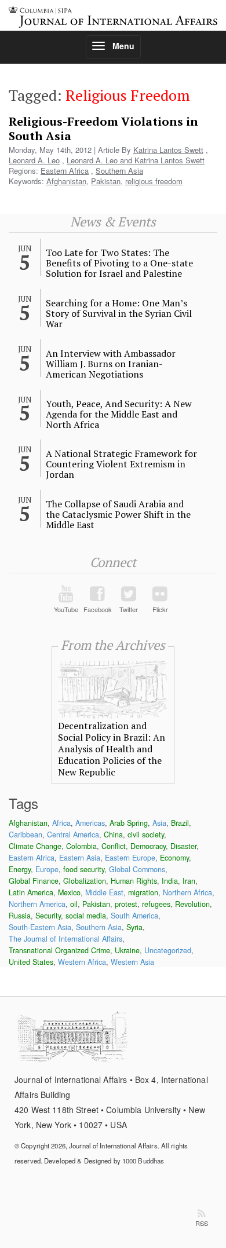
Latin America (31, 892)
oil (74, 904)
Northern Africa (187, 892)
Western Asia (132, 962)
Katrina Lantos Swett (168, 149)
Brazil (180, 823)
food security (83, 869)
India (170, 881)
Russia (20, 915)
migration (143, 892)
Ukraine (127, 950)
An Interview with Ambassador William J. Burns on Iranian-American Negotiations (111, 363)
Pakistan (106, 180)
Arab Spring (129, 823)
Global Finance (34, 881)
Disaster (183, 846)
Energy (20, 869)
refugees (156, 904)
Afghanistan (66, 180)
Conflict (113, 846)
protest (126, 904)
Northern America (37, 904)
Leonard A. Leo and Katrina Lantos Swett (136, 160)
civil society (145, 834)
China (113, 834)
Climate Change (35, 846)
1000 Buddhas (143, 1160)
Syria (134, 927)
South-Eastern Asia (40, 927)
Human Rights (134, 881)
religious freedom (154, 180)
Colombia (81, 846)
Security (48, 915)
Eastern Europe (130, 857)
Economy (174, 857)
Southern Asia (119, 170)
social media (85, 915)
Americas (90, 823)
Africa (61, 823)
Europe (47, 869)
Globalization (84, 881)
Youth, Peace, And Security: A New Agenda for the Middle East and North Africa (119, 414)
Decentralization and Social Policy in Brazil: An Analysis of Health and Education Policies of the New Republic (111, 748)
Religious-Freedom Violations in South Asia (103, 129)
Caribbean (25, 834)
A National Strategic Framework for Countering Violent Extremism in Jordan (121, 464)
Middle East (104, 892)
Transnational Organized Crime (59, 950)
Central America (73, 834)
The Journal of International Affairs (65, 939)
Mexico (69, 892)
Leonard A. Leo (34, 160)
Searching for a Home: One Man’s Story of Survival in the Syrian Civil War (119, 313)
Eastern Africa (65, 170)
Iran (189, 881)
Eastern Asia (79, 857)
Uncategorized (167, 950)
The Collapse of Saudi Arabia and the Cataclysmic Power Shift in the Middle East (118, 514)
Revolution (192, 904)
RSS (201, 1223)
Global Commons (137, 869)
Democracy (148, 846)
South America (134, 915)
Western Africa (82, 962)
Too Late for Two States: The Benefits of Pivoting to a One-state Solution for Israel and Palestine (119, 263)
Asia (159, 823)
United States (31, 962)
